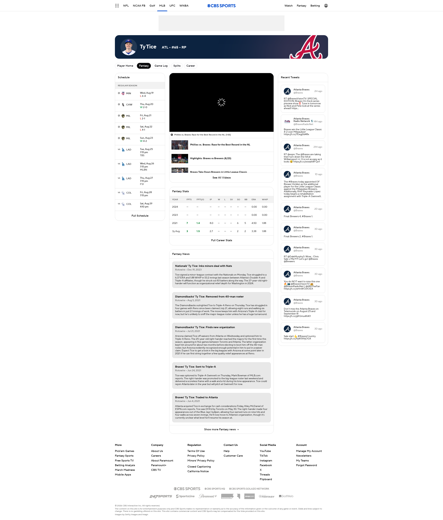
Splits (176, 66)
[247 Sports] (161, 495)
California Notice (198, 471)
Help (227, 451)
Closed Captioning (199, 466)
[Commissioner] (230, 495)
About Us (157, 451)
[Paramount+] (208, 495)
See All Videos (222, 177)
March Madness (125, 470)
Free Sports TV (124, 460)
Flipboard (266, 479)
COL (129, 192)
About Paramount (162, 460)
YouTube (265, 451)
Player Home (125, 66)
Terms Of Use (196, 451)
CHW (129, 104)
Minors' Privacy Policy (200, 460)
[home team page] (123, 93)
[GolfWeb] (286, 496)
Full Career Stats (221, 240)
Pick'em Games (124, 451)
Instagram (266, 460)
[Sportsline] (185, 495)
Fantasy (144, 66)
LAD (128, 149)
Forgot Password (306, 465)
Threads (265, 474)
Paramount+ (158, 465)
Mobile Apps (123, 474)
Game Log (161, 66)
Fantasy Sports (124, 455)
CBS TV (156, 470)
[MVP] (249, 495)
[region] (221, 102)
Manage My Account (309, 451)
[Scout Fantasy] (267, 496)
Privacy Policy (196, 455)
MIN (128, 93)
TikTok (264, 455)
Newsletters (303, 455)
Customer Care (233, 455)
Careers (156, 455)
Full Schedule (140, 215)
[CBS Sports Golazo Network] (249, 488)
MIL (128, 116)
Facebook (266, 465)
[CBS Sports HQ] (215, 488)
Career (190, 66)
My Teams (302, 460)
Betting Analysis (125, 465)
